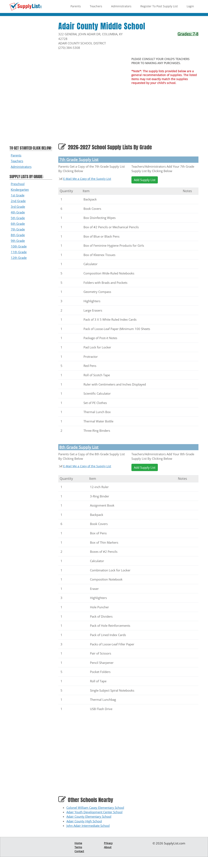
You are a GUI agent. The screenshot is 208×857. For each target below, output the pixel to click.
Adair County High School (84, 821)
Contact (79, 851)
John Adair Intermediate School (88, 826)
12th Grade (19, 258)
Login (190, 6)
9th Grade (18, 241)
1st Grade (17, 195)
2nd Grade (18, 201)
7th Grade (18, 229)
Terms (78, 847)
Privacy (108, 843)
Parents (75, 6)
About (108, 847)
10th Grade (19, 246)
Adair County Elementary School (88, 816)
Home (78, 843)
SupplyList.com (174, 843)
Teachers (96, 6)
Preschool (18, 184)
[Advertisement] (31, 83)
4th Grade (18, 212)
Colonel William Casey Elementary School (95, 808)
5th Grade (18, 218)
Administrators (121, 6)
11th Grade (19, 252)
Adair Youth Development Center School (94, 812)
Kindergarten (20, 189)
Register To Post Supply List (159, 6)
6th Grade (18, 224)
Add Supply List (144, 180)
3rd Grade (18, 207)
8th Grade (18, 235)
